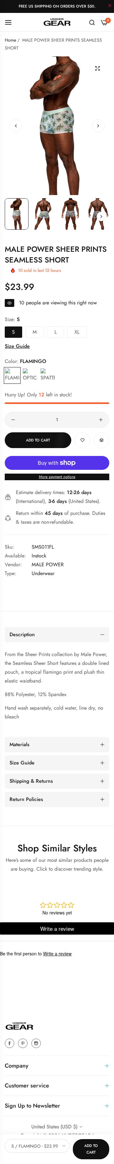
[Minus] (13, 420)
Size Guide (17, 346)
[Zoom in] (97, 68)
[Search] (92, 22)
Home (10, 40)
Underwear (43, 573)
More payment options (57, 477)
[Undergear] (57, 22)
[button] (98, 125)
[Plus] (100, 420)
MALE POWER (48, 564)
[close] (109, 6)
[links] (10, 1043)
